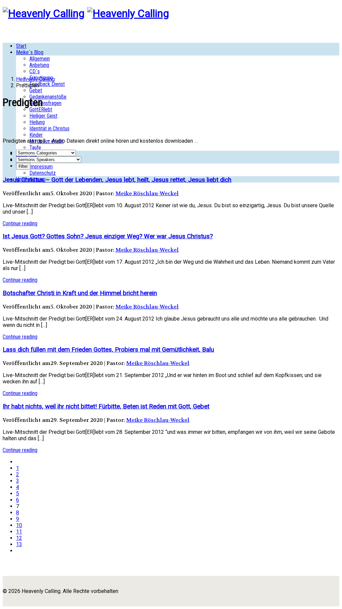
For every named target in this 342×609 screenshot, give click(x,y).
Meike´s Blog (29, 52)
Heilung (37, 122)
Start (21, 46)
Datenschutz (42, 173)
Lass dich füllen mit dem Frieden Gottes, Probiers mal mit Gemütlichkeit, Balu (108, 349)
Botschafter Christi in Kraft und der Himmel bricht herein (80, 293)
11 (19, 531)
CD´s (34, 71)
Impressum (41, 166)
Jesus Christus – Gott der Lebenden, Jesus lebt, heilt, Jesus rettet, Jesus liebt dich (117, 180)
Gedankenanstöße (47, 97)
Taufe (35, 147)
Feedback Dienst (47, 84)
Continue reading (20, 223)
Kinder (36, 135)
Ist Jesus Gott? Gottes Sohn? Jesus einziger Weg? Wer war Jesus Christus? (108, 236)
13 (19, 544)
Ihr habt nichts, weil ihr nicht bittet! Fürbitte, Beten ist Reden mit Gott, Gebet (106, 406)
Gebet (35, 90)
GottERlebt (40, 109)
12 (19, 538)
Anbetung (39, 65)
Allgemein (39, 58)
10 (19, 525)
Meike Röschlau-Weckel (147, 193)
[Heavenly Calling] (43, 13)
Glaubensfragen (45, 103)
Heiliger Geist (43, 116)
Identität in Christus (49, 128)
